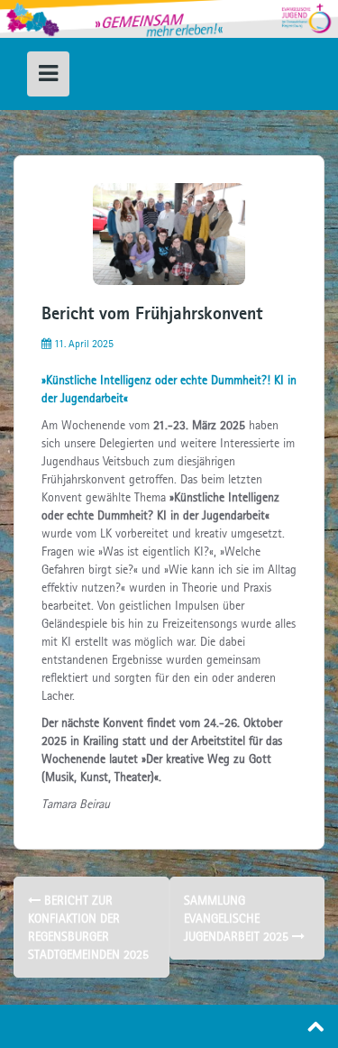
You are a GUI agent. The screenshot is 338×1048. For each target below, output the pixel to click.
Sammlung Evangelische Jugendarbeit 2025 (238, 918)
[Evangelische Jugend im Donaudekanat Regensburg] (169, 18)
